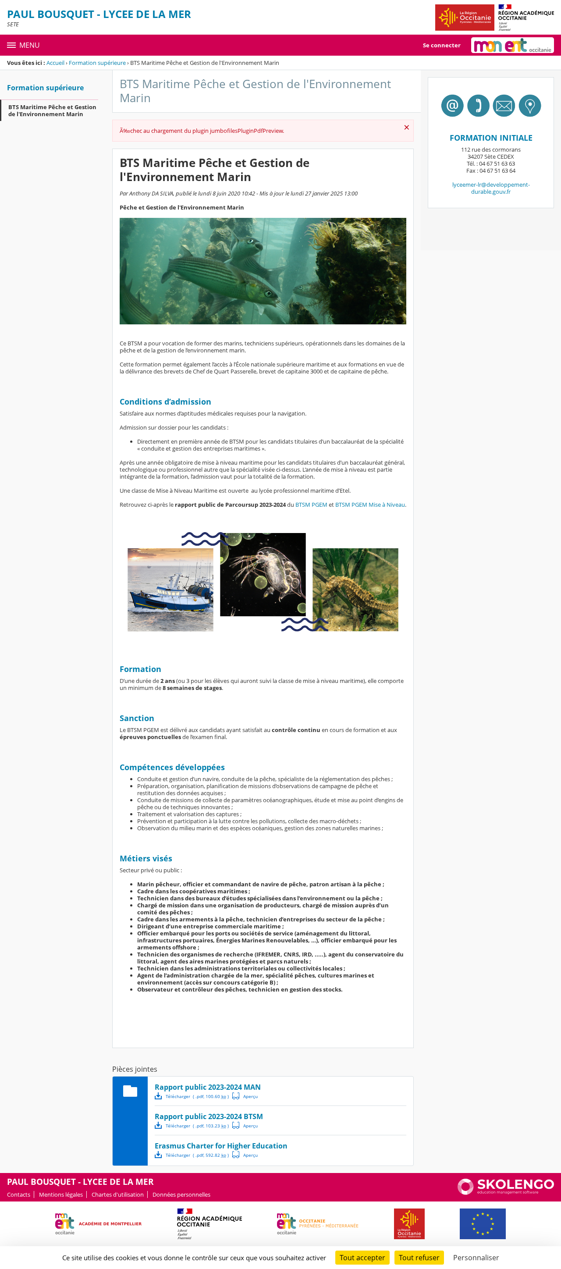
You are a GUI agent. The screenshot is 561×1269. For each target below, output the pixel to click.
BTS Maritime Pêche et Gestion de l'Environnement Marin (52, 110)
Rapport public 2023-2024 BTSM (209, 1116)
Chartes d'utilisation (118, 1194)
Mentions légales (61, 1194)
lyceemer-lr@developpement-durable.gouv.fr (491, 188)
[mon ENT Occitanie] (512, 45)
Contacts (18, 1194)
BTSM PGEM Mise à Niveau (370, 504)
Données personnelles (181, 1194)
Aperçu (245, 1095)
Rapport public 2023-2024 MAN (208, 1087)
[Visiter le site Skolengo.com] (506, 1193)
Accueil (55, 63)
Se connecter (442, 45)
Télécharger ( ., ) (197, 1096)
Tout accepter (362, 1257)
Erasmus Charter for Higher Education (221, 1146)
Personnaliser (476, 1257)
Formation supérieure (97, 63)
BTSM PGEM (311, 504)
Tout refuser (419, 1257)
